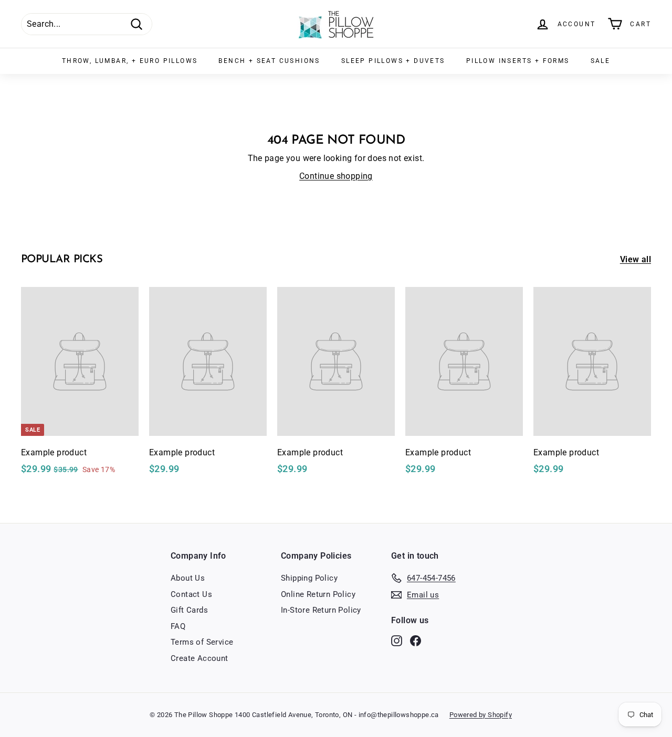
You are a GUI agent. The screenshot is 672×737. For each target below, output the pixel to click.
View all (635, 259)
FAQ (178, 626)
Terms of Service (202, 642)
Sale (601, 61)
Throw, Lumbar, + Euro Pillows (130, 61)
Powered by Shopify (480, 715)
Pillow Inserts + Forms (518, 61)
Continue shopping (336, 176)
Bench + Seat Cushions (269, 61)
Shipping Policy (309, 578)
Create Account (199, 658)
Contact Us (191, 594)
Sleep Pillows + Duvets (393, 61)
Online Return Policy (318, 594)
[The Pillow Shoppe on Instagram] (396, 641)
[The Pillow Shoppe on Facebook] (415, 641)
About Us (188, 578)
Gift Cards (189, 610)
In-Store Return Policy (321, 610)
